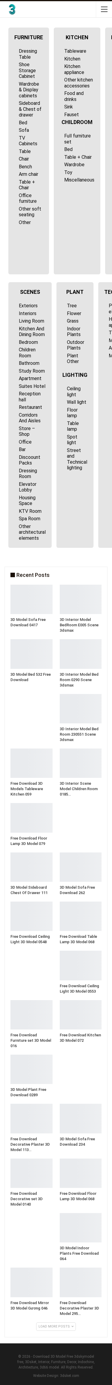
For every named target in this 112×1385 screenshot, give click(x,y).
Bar (22, 449)
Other (25, 222)
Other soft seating (30, 212)
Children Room (27, 353)
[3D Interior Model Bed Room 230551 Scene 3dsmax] (81, 708)
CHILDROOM (77, 122)
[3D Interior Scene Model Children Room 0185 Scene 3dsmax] (81, 763)
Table (25, 151)
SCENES (30, 292)
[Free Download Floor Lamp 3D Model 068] (81, 1173)
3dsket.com (69, 1376)
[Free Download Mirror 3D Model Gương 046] (31, 1282)
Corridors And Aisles (30, 418)
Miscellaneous (79, 180)
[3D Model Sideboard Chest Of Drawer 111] (31, 867)
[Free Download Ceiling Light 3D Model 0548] (31, 916)
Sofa (24, 130)
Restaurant (30, 407)
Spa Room (29, 518)
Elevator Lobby (27, 487)
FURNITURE (28, 37)
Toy (68, 172)
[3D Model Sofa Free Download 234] (81, 1118)
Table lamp (73, 426)
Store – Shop (27, 431)
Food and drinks (74, 96)
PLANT (75, 292)
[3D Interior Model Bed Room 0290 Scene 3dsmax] (81, 654)
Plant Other (73, 359)
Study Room (32, 371)
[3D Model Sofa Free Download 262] (81, 867)
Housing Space (27, 500)
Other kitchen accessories (78, 83)
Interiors (27, 313)
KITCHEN (77, 37)
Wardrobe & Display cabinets (29, 90)
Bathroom (29, 363)
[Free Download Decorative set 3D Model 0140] (31, 1173)
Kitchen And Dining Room (32, 332)
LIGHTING (75, 375)
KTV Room (30, 511)
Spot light (72, 440)
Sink (68, 107)
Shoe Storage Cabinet (27, 70)
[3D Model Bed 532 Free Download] (31, 654)
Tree (72, 306)
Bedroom (28, 342)
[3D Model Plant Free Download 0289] (31, 1069)
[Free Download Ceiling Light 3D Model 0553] (81, 965)
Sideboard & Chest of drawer (30, 109)
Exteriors (28, 306)
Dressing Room (28, 474)
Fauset (71, 114)
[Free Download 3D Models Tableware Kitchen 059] (31, 763)
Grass (73, 321)
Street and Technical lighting (77, 459)
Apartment (30, 378)
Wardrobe (74, 164)
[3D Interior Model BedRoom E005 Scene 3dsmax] (81, 599)
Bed (23, 123)
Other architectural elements (32, 532)
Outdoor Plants (75, 345)
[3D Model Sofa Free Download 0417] (31, 599)
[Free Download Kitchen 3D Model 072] (81, 1014)
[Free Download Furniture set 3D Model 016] (31, 1014)
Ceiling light (74, 391)
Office (25, 442)
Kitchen (72, 59)
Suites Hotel (32, 386)
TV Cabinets (28, 141)
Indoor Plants (74, 332)
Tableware (75, 51)
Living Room (31, 321)
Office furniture (28, 198)
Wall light (76, 402)
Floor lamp (72, 413)
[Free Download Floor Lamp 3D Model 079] (31, 817)
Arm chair (28, 174)
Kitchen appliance (74, 69)
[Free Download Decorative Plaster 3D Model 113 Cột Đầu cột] (31, 1118)
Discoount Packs (29, 460)
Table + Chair (27, 185)
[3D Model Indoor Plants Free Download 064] (81, 1227)
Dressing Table (28, 54)
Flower (74, 313)
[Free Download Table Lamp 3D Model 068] (81, 916)
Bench (25, 167)
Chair (24, 159)
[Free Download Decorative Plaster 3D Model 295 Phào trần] (81, 1282)
